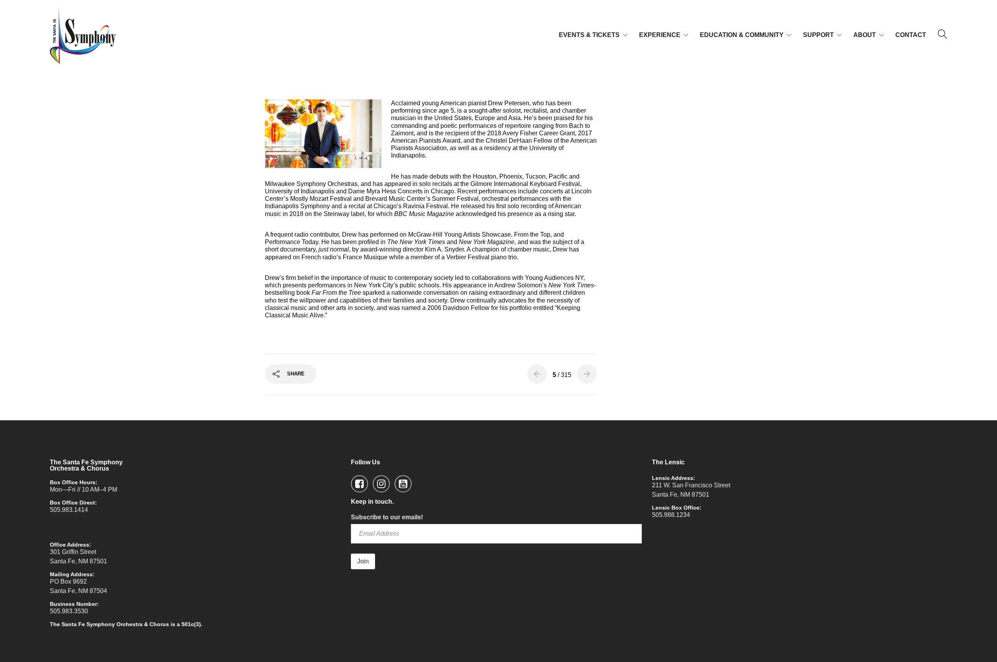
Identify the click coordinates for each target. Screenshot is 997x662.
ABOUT (864, 35)
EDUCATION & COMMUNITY (742, 35)
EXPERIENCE (659, 35)
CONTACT (910, 35)
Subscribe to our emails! (387, 517)
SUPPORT (818, 35)
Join (363, 561)
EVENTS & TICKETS (589, 35)
